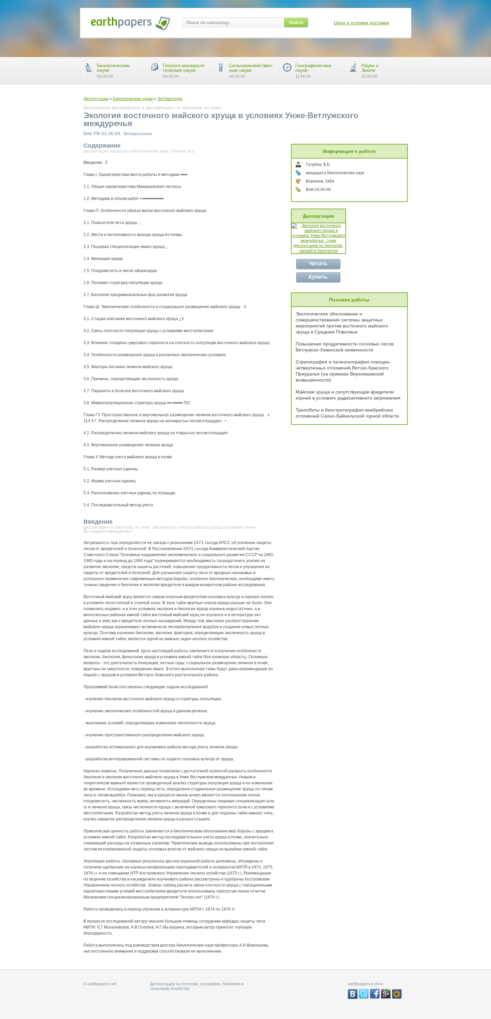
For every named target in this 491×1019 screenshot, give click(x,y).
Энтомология (170, 98)
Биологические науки (133, 98)
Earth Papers (130, 23)
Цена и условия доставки (361, 22)
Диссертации (96, 98)
